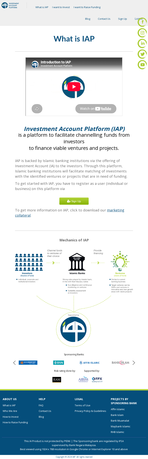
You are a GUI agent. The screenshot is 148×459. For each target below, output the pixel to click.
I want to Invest (61, 7)
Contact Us (104, 18)
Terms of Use (82, 405)
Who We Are (10, 411)
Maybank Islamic (120, 426)
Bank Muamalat (120, 420)
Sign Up (122, 18)
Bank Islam (117, 415)
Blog (87, 18)
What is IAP (41, 7)
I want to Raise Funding (87, 7)
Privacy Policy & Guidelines (90, 411)
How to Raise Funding (15, 422)
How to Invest (10, 416)
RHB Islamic (117, 432)
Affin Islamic (118, 409)
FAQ (41, 405)
